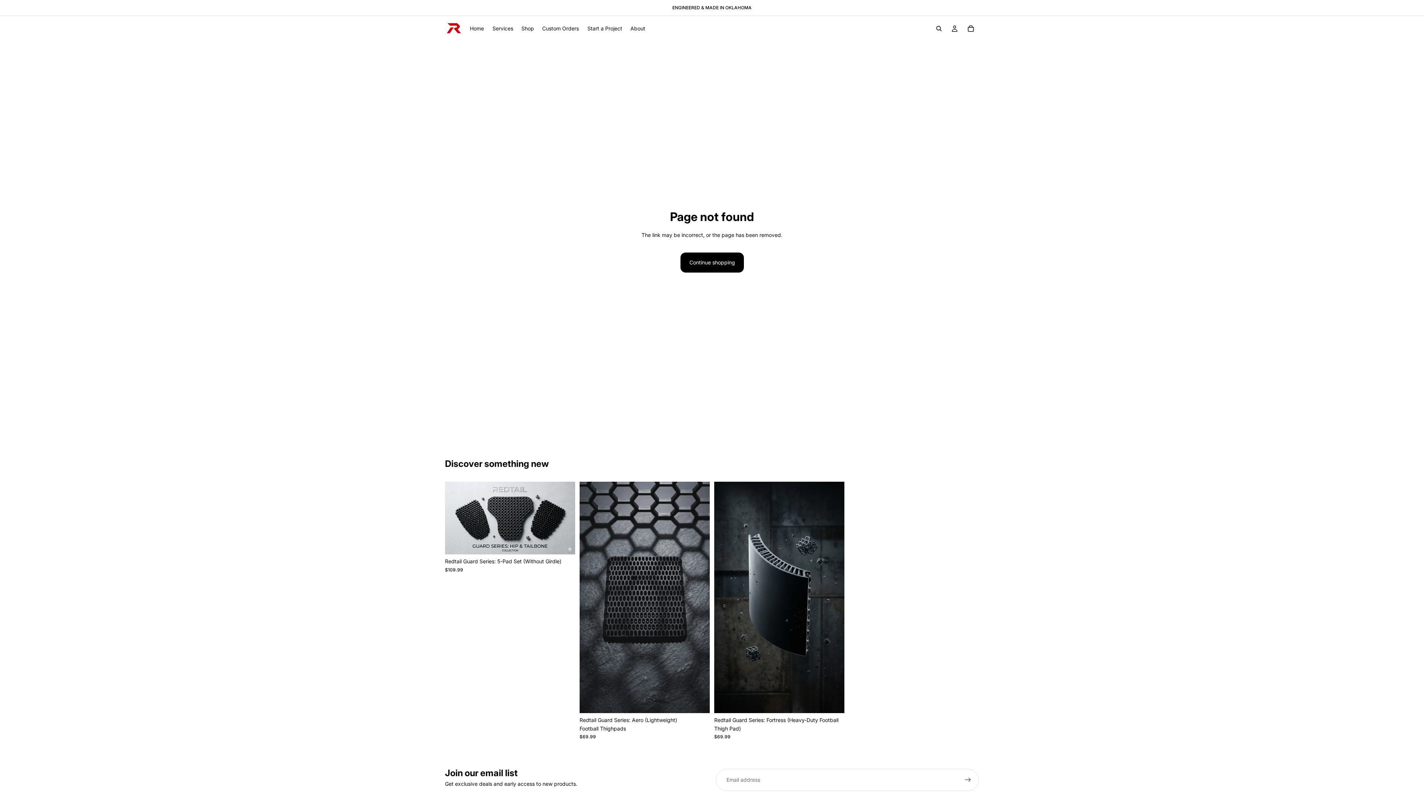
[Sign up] (968, 780)
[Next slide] (564, 518)
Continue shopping (712, 262)
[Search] (939, 28)
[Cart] (971, 28)
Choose (704, 701)
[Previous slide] (456, 518)
